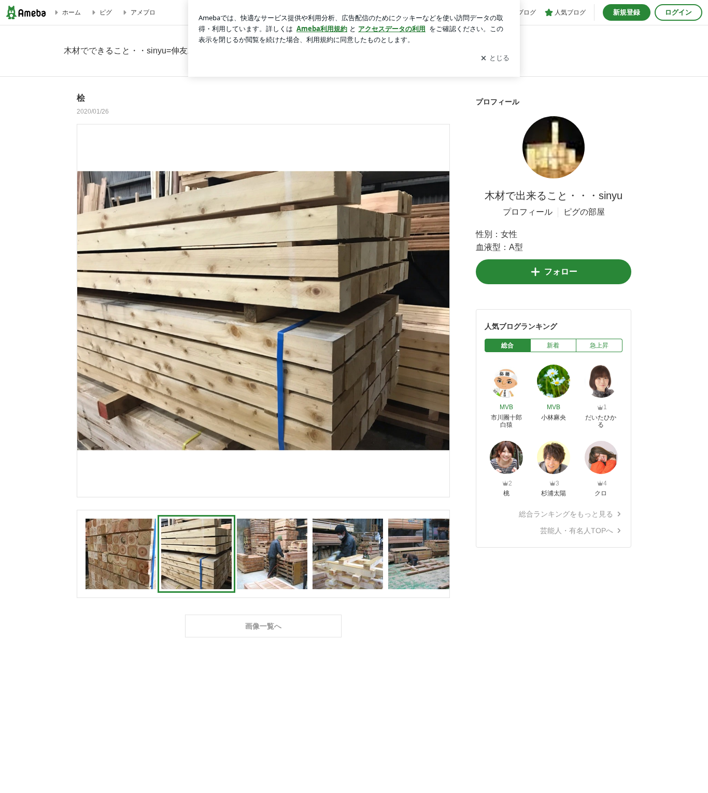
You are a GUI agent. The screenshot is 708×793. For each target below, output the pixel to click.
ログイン (678, 12)
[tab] (508, 345)
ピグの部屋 (584, 211)
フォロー (560, 271)
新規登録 (626, 12)
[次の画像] (439, 310)
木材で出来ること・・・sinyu (553, 195)
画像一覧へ (263, 626)
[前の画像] (87, 310)
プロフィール (528, 211)
